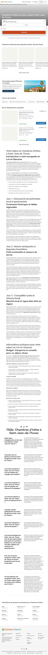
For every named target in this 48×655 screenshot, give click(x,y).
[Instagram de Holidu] (22, 649)
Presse (28, 640)
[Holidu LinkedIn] (24, 649)
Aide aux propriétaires (29, 638)
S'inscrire (41, 1)
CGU (45, 651)
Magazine (17, 639)
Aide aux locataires (30, 635)
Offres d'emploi (19, 635)
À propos (17, 637)
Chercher (24, 32)
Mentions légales (40, 651)
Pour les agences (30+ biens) (41, 638)
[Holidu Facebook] (26, 649)
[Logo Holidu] (7, 2)
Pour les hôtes (40, 635)
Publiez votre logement (26, 1)
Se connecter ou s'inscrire (8, 90)
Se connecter (35, 1)
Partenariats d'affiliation (29, 643)
